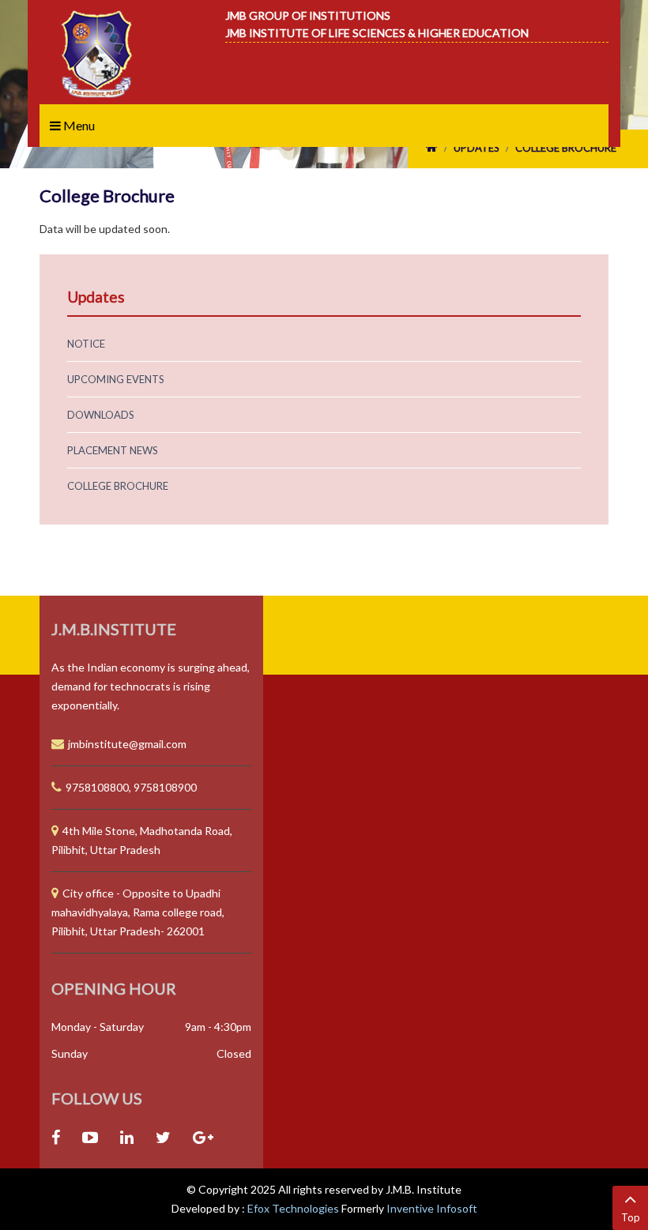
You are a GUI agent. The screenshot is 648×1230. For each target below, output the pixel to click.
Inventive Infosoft (431, 1208)
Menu (78, 125)
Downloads (100, 414)
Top (630, 1217)
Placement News (112, 450)
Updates (476, 147)
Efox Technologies (294, 1208)
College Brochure (565, 147)
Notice (86, 343)
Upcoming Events (115, 379)
